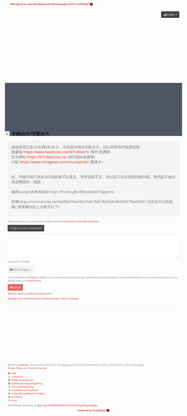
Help (13, 373)
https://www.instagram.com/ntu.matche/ (54, 161)
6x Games (16, 397)
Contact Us (17, 376)
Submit (16, 287)
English (171, 14)
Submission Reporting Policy (27, 383)
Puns (14, 400)
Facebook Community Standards (81, 221)
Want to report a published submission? (30, 293)
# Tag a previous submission (26, 228)
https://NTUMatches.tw (46, 157)
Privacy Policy (33, 280)
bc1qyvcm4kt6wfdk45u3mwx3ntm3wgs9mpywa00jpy (69, 405)
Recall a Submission (22, 380)
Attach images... (21, 269)
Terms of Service (37, 368)
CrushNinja (22, 364)
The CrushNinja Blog (22, 386)
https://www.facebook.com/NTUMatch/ (56, 151)
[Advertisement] (93, 48)
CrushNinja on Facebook (24, 390)
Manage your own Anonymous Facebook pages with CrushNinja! (49, 4)
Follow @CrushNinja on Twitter (28, 393)
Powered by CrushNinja (91, 410)
